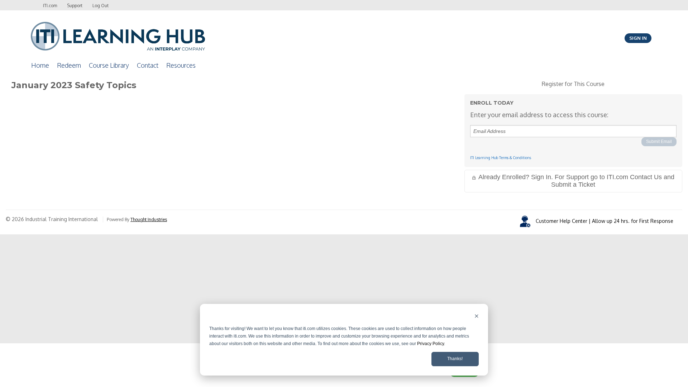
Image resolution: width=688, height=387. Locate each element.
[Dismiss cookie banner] (476, 317)
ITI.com (50, 5)
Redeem (69, 65)
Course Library (109, 65)
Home (40, 65)
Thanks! (455, 358)
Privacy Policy (430, 343)
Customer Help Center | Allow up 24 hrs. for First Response (604, 221)
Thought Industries (148, 219)
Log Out (100, 5)
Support (74, 5)
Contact (147, 65)
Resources (181, 65)
